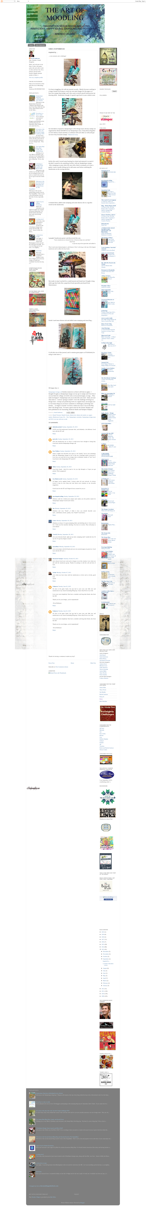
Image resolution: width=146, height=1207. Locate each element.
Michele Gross (103, 665)
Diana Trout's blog (106, 324)
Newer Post (51, 663)
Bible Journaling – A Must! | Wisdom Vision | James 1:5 (108, 338)
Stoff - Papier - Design (107, 413)
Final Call (103, 225)
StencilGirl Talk (105, 190)
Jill (100, 744)
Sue (54, 508)
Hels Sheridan (103, 701)
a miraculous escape (41, 1163)
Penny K (102, 696)
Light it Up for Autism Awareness (45, 1145)
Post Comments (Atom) (62, 667)
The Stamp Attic (105, 533)
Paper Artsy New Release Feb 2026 (111, 240)
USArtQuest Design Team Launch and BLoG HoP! (49, 1128)
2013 (103, 949)
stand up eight (111, 404)
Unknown (55, 586)
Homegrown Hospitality (108, 270)
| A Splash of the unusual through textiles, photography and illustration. (108, 230)
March (105, 980)
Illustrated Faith (105, 335)
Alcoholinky (104, 513)
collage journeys (105, 275)
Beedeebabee (104, 523)
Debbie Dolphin (104, 739)
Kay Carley (103, 733)
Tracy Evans (103, 689)
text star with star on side (60, 419)
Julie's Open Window (107, 551)
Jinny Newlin (103, 673)
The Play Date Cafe (106, 581)
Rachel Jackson (104, 694)
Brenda (101, 735)
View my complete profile (36, 77)
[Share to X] (70, 412)
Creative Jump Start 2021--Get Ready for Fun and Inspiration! (108, 313)
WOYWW (38, 251)
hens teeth (104, 383)
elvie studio (104, 403)
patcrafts (55, 439)
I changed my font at (43, 1186)
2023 (103, 932)
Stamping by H (105, 170)
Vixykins (102, 746)
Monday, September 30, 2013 (63, 508)
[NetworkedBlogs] (108, 897)
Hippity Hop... (111, 524)
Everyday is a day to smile (43, 1102)
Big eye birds (111, 563)
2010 (103, 993)
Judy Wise (104, 499)
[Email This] (67, 412)
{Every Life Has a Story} (108, 214)
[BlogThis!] (69, 412)
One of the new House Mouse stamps (112, 540)
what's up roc (105, 459)
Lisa (101, 737)
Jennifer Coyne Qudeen (107, 368)
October (105, 956)
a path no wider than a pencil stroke (107, 591)
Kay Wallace (56, 451)
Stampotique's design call (55, 392)
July (104, 970)
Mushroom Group (73, 134)
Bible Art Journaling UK (108, 393)
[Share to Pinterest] (74, 412)
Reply (54, 433)
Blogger (82, 1202)
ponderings (104, 310)
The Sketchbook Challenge (108, 378)
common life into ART (107, 433)
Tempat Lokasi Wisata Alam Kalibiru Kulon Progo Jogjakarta (112, 417)
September (106, 959)
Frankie (102, 742)
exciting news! (40, 219)
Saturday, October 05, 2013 (71, 558)
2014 (103, 947)
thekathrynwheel (57, 427)
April (104, 978)
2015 (103, 944)
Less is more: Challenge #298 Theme (111, 481)
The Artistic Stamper (107, 469)
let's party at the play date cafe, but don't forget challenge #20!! (52, 1110)
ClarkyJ (102, 740)
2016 (103, 942)
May (104, 975)
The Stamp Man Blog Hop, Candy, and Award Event (50, 1119)
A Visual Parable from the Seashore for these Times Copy (108, 331)
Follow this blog (108, 899)
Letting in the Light (106, 343)
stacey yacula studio (106, 318)
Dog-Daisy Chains (106, 352)
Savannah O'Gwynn (105, 660)
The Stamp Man (105, 537)
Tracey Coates (103, 749)
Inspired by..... (111, 182)
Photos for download (106, 325)
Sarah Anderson (35, 58)
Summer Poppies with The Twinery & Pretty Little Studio (112, 556)
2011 (103, 991)
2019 (103, 934)
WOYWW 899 (112, 172)
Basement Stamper (58, 558)
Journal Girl (104, 362)
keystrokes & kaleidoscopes (105, 489)
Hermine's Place (105, 285)
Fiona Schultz (103, 674)
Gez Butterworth (57, 479)
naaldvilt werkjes (105, 287)
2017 (103, 939)
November (106, 954)
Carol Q (55, 534)
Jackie (54, 572)
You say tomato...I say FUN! (111, 493)
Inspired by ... (106, 961)
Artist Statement (40, 45)
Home (31, 45)
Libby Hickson (103, 667)
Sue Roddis (103, 692)
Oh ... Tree (66, 417)
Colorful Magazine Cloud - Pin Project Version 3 (112, 438)
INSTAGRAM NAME (107, 456)
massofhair (56, 546)
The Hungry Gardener (107, 509)
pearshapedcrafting (58, 496)
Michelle (102, 730)
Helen (54, 466)
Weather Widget (36, 1197)
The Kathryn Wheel (106, 237)
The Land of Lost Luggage (108, 200)
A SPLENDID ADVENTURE (105, 454)
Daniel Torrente (57, 415)
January (105, 985)
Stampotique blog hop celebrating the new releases (49, 1093)
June (104, 973)
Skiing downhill (105, 548)
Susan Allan (103, 687)
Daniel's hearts (65, 415)
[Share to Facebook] (72, 412)
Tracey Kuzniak (104, 669)
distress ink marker (81, 415)
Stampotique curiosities (75, 417)
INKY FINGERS (106, 290)
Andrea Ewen (103, 664)
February (105, 983)
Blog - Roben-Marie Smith (108, 205)
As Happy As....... (106, 478)
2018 (103, 937)
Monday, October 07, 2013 (64, 572)
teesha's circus (105, 571)
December (106, 951)
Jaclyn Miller (103, 671)
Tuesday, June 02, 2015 (64, 586)
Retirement (104, 534)
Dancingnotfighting (106, 547)
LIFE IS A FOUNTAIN (107, 253)
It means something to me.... (111, 355)
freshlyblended (105, 602)
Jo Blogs (103, 443)
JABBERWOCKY (106, 562)
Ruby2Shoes (103, 658)
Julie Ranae (103, 655)
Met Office (53, 1197)
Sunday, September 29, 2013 (70, 427)
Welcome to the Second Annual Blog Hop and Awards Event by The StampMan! (57, 1137)
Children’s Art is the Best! (108, 250)
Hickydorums (105, 223)
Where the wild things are (108, 510)
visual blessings (105, 328)
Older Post (93, 663)
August (105, 968)
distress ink (73, 415)
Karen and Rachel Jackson (107, 748)
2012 (103, 988)
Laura (54, 520)
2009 (103, 996)
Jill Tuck (102, 728)
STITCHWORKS (106, 423)
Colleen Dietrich (104, 678)
